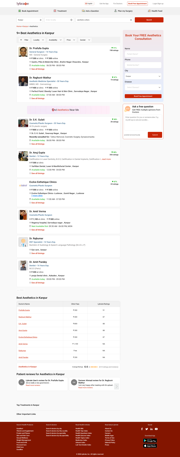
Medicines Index (81, 440)
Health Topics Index (82, 438)
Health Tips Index (82, 431)
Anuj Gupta (23, 330)
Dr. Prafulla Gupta (39, 48)
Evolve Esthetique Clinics (43, 181)
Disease (128, 82)
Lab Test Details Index (83, 445)
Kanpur (25, 26)
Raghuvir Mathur (25, 317)
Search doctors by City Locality (56, 431)
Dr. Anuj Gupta (37, 152)
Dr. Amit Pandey (38, 261)
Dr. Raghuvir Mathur (40, 77)
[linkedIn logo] (151, 430)
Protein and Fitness (23, 433)
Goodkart (20, 428)
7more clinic (37, 195)
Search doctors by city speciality (57, 435)
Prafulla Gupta (24, 310)
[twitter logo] (146, 430)
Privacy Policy (110, 440)
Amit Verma (23, 344)
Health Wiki (79, 428)
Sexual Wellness (22, 438)
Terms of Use (109, 438)
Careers (108, 433)
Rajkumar (22, 351)
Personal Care (21, 445)
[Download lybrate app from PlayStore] (150, 442)
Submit (155, 135)
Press (107, 445)
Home (19, 26)
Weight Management (24, 440)
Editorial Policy (110, 442)
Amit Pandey (23, 357)
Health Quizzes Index (83, 435)
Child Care (20, 447)
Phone (127, 59)
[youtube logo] (156, 430)
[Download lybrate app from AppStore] (150, 447)
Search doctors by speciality (56, 433)
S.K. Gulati (23, 324)
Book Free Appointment (137, 4)
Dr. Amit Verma (37, 211)
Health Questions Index (84, 433)
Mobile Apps (109, 435)
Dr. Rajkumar (36, 238)
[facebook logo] (141, 430)
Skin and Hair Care (23, 435)
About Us (108, 428)
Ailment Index (80, 442)
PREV (22, 290)
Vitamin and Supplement (25, 431)
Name (127, 48)
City (126, 70)
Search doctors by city (54, 428)
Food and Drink (22, 442)
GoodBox (20, 449)
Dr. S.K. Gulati (37, 119)
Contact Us (109, 431)
